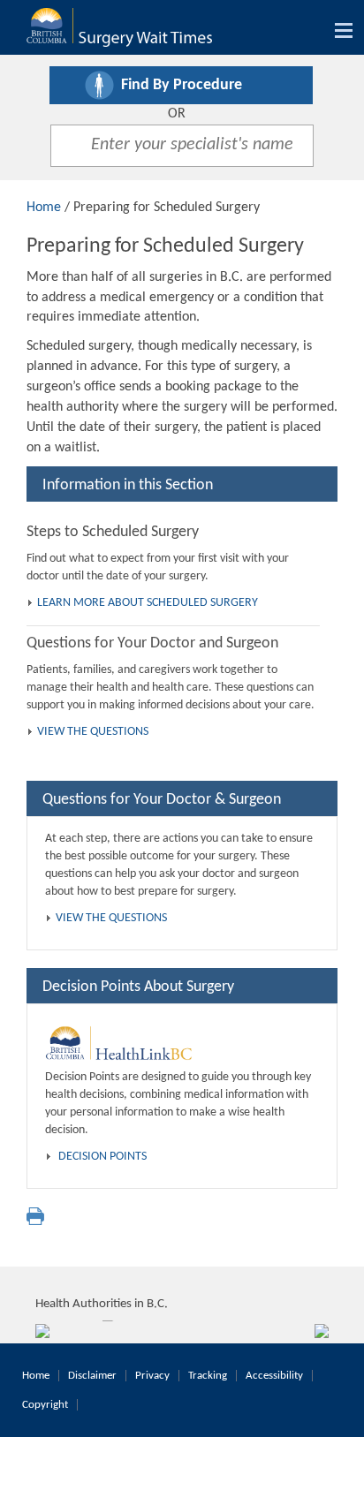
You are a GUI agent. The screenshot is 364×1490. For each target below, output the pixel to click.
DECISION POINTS (102, 1156)
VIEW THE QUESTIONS (92, 731)
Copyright (45, 1405)
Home (44, 207)
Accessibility (274, 1375)
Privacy (152, 1375)
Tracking (207, 1375)
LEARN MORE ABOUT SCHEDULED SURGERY (147, 602)
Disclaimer (92, 1375)
